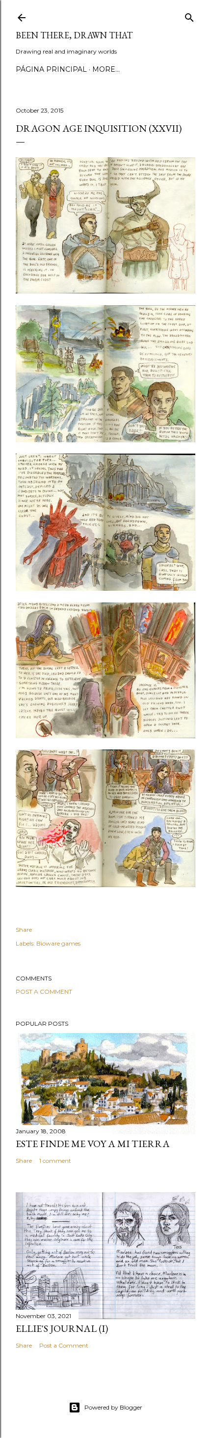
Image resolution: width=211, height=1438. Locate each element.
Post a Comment (44, 991)
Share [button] (24, 929)
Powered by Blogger (113, 1407)
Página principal (51, 69)
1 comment (55, 1160)
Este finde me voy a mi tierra (93, 1143)
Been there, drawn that (74, 35)
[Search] (189, 15)
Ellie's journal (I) (62, 1328)
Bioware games (58, 943)
